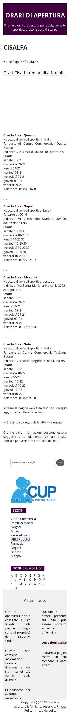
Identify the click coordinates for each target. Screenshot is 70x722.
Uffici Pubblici (20, 539)
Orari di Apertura (35, 15)
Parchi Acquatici (22, 523)
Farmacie (17, 543)
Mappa (16, 556)
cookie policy (47, 710)
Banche (16, 552)
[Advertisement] (35, 106)
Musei (15, 531)
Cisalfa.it (42, 408)
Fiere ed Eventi (21, 535)
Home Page (11, 62)
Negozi (16, 527)
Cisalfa (29, 62)
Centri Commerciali (24, 519)
